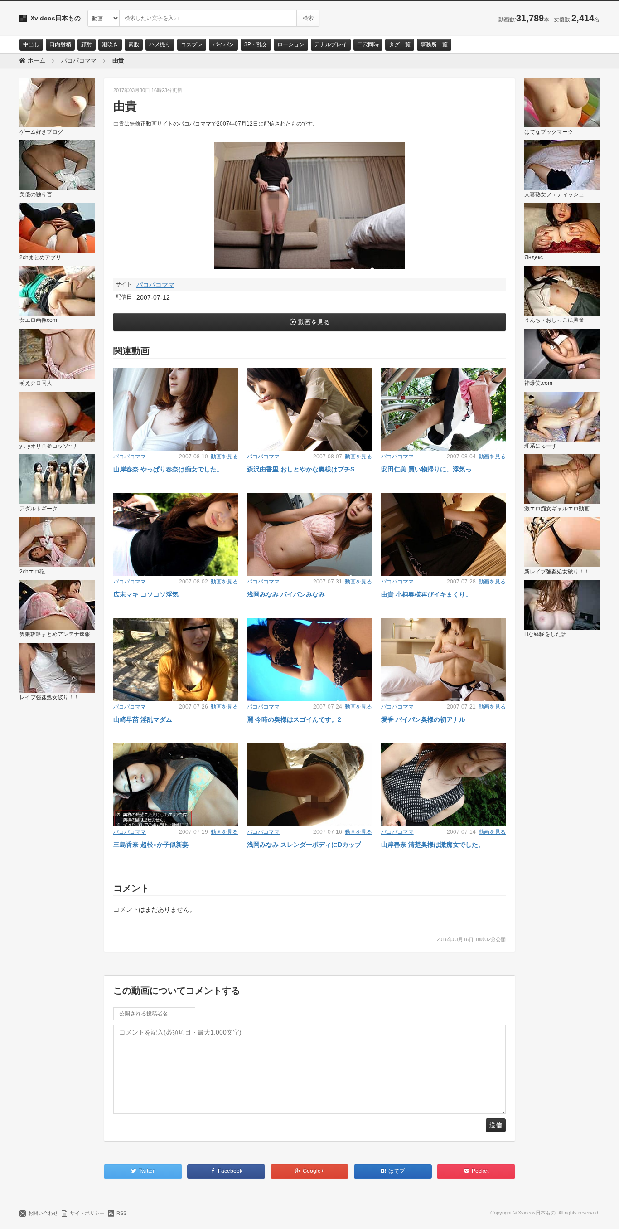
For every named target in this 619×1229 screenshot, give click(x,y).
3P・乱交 (255, 44)
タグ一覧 (400, 44)
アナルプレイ (330, 44)
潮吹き (110, 44)
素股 (133, 44)
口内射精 (60, 44)
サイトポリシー (87, 1213)
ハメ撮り (160, 44)
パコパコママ (155, 284)
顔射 (86, 44)
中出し (31, 44)
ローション (291, 44)
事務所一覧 (434, 44)
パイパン (223, 44)
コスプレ (192, 44)
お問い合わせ (43, 1213)
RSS (121, 1213)
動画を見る (314, 321)
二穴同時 (368, 44)
